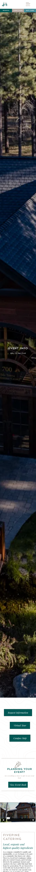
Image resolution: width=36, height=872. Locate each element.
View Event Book (18, 784)
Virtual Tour (20, 725)
